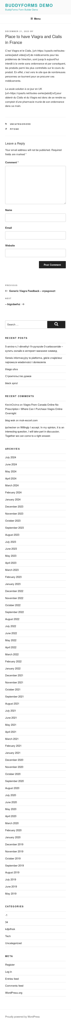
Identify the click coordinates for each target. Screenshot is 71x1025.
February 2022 (13, 661)
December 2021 (14, 675)
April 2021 (10, 731)
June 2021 (11, 717)
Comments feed (14, 985)
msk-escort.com (28, 420)
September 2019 (14, 865)
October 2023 (13, 520)
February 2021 (13, 745)
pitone (14, 129)
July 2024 (10, 457)
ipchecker (10, 427)
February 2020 (13, 830)
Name (8, 210)
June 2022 (11, 633)
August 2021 (12, 703)
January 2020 (13, 837)
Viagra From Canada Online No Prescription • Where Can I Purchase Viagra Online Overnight (33, 409)
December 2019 (14, 844)
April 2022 (10, 647)
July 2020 (10, 795)
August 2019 (12, 872)
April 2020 (10, 816)
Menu (37, 18)
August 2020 (12, 788)
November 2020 (14, 767)
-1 (6, 915)
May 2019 (10, 893)
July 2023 (10, 541)
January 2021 (13, 752)
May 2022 (10, 640)
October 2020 (13, 774)
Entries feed (12, 978)
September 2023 (14, 527)
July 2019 (10, 879)
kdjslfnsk (10, 929)
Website (10, 245)
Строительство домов (18, 376)
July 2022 (10, 626)
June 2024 (11, 464)
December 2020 (14, 760)
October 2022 (13, 605)
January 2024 (13, 499)
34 (6, 922)
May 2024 (10, 471)
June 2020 (11, 802)
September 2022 (14, 612)
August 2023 (12, 534)
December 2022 (14, 591)
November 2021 (14, 682)
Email (8, 228)
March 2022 (12, 654)
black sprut (11, 383)
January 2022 (13, 668)
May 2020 (10, 809)
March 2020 (12, 823)
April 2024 (10, 478)
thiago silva (11, 369)
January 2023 (13, 584)
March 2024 (12, 485)
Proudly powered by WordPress (22, 1016)
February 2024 (13, 492)
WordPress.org (13, 992)
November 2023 (14, 513)
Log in (8, 971)
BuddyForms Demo (29, 5)
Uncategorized (20, 124)
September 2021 (14, 696)
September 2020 (14, 781)
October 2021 (13, 689)
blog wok (10, 420)
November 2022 (14, 598)
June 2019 (11, 886)
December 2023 (14, 506)
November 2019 (14, 851)
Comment (12, 162)
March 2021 (12, 739)
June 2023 (11, 548)
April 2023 (10, 562)
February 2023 (13, 577)
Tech (8, 936)
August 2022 (12, 619)
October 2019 (13, 858)
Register (10, 964)
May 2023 (10, 555)
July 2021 (10, 710)
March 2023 (12, 570)
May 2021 (10, 724)
